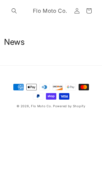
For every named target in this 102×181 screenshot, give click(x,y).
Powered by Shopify (69, 106)
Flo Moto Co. (41, 106)
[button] (14, 11)
